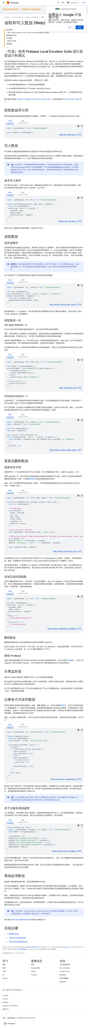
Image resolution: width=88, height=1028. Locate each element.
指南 (4, 964)
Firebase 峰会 (35, 968)
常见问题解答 (64, 978)
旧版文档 (63, 982)
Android (5, 995)
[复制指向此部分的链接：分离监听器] (23, 671)
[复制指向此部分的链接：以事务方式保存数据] (37, 700)
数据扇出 (31, 479)
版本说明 (63, 975)
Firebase (7, 17)
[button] (10, 121)
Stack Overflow (65, 968)
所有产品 (6, 1009)
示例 (4, 971)
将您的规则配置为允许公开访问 (59, 167)
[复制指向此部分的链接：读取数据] (20, 237)
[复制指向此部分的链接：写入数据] (20, 146)
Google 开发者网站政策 (20, 949)
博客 (32, 964)
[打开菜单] (3, 2)
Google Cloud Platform (10, 1006)
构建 (42, 17)
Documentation (10, 9)
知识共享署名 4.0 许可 (36, 947)
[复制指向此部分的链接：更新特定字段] (23, 467)
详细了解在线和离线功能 (20, 920)
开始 (79, 27)
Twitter (33, 971)
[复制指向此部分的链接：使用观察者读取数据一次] (30, 396)
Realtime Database (31, 9)
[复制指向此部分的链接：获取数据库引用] (30, 110)
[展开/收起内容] (14, 29)
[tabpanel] (44, 131)
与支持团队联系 (65, 964)
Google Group (64, 971)
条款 (4, 1018)
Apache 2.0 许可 (69, 947)
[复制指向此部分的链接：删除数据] (17, 638)
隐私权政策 (11, 1018)
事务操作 (62, 705)
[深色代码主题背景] (78, 126)
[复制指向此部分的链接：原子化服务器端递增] (31, 808)
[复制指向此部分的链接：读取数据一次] (23, 320)
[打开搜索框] (58, 2)
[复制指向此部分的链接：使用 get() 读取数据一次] (29, 325)
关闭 (69, 27)
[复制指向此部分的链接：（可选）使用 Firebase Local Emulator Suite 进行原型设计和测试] (27, 56)
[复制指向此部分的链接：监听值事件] (20, 243)
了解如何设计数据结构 (17, 938)
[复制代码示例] (82, 126)
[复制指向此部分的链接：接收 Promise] (23, 656)
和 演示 (34, 99)
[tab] (10, 121)
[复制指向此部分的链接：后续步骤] (20, 928)
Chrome (5, 999)
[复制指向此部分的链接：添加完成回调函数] (29, 577)
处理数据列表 (14, 934)
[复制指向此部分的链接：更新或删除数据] (30, 461)
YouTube (34, 975)
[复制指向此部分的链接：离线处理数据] (27, 876)
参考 (4, 968)
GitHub (5, 978)
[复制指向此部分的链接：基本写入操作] (23, 180)
